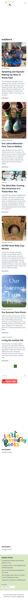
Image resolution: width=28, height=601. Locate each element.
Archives (4, 584)
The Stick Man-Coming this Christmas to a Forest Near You (13, 188)
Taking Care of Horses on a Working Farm (14, 580)
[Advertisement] (14, 21)
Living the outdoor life (12, 340)
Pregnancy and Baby (7, 242)
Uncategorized (6, 68)
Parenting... (10, 140)
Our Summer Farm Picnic (14, 312)
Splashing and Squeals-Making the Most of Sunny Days (13, 74)
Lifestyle (4, 182)
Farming (4, 140)
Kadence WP (20, 596)
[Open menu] (25, 3)
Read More (5, 98)
